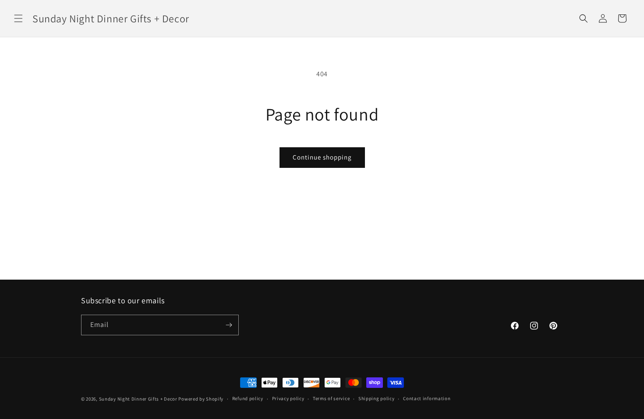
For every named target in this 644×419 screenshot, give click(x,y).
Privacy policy (288, 398)
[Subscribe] (228, 325)
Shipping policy (376, 398)
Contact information (426, 398)
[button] (18, 18)
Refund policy (247, 398)
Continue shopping (322, 157)
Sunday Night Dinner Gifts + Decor (138, 399)
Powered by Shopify (200, 399)
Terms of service (331, 398)
